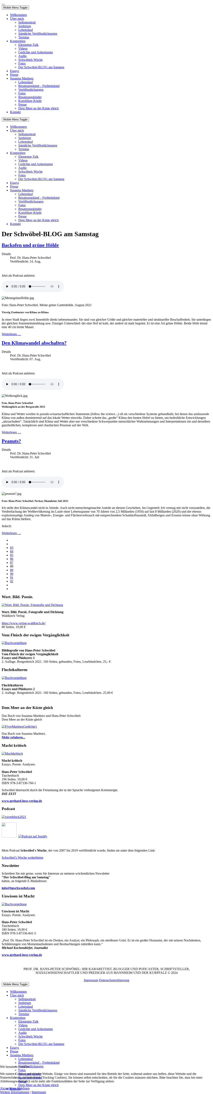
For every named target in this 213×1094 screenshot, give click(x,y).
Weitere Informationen (14, 1092)
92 (11, 581)
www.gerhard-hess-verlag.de (22, 955)
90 (11, 574)
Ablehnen (23, 1088)
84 (11, 551)
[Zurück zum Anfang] (3, 4)
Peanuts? (11, 441)
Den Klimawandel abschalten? (34, 343)
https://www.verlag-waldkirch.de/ (24, 623)
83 (11, 547)
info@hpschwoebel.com (18, 888)
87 (11, 562)
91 (11, 577)
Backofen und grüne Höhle (30, 245)
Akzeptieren (8, 1088)
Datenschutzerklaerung (114, 980)
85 (11, 555)
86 (11, 559)
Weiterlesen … (11, 334)
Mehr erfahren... (13, 737)
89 (11, 570)
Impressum (91, 980)
